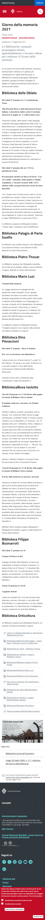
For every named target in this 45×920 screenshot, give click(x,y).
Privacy (6, 882)
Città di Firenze (8, 2)
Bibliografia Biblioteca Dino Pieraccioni (22, 676)
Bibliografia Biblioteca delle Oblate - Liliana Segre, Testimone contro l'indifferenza (24, 641)
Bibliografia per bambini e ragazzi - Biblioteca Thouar (21, 655)
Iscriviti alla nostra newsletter (18, 777)
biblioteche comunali (9, 37)
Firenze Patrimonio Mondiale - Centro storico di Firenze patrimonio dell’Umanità (22, 836)
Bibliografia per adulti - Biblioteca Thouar (23, 648)
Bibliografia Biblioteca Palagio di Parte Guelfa (22, 663)
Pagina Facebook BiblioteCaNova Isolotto (23, 711)
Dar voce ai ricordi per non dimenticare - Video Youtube (23, 682)
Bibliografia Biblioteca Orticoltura (20, 705)
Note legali (7, 886)
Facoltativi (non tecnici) (13, 904)
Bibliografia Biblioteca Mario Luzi (20, 670)
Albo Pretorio (7, 828)
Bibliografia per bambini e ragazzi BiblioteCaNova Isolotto (20, 698)
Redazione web (9, 878)
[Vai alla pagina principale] (13, 11)
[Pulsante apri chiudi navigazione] (4, 12)
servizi (39, 2)
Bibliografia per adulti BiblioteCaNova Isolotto (22, 690)
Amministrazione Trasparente (14, 816)
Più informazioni (35, 896)
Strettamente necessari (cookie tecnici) (18, 900)
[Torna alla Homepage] (4, 790)
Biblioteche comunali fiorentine (20, 753)
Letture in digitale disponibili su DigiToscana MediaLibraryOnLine (24, 634)
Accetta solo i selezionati (14, 909)
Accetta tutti (38, 916)
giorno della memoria (26, 37)
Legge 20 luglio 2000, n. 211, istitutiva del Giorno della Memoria (23, 762)
